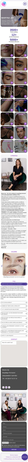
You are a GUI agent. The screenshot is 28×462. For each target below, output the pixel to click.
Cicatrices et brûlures (7, 99)
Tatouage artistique (7, 127)
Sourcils (21, 58)
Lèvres (7, 45)
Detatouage (21, 86)
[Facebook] (6, 387)
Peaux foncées (7, 86)
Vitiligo (7, 113)
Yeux (21, 72)
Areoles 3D (7, 58)
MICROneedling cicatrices (21, 99)
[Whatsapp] (9, 387)
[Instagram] (3, 387)
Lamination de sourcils (7, 72)
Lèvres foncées (20, 45)
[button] (2, 266)
